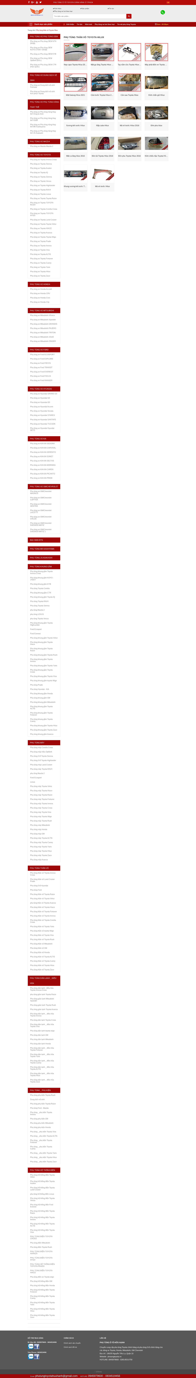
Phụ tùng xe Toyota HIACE (41, 228)
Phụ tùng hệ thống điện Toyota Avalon (42, 1182)
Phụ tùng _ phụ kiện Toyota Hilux (43, 1157)
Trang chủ (31, 30)
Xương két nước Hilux (75, 125)
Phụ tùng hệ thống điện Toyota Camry (42, 1297)
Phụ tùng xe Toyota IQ (39, 172)
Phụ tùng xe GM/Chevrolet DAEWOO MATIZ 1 (40, 530)
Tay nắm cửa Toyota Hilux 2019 (131, 65)
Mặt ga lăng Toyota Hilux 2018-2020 (105, 65)
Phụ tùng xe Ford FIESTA (40, 363)
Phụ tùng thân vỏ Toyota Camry (42, 961)
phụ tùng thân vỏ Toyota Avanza (43, 903)
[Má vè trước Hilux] (102, 174)
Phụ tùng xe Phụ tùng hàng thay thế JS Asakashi (43, 132)
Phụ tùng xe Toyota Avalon (41, 168)
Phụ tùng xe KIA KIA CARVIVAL (43, 448)
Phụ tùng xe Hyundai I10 (40, 398)
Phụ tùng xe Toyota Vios (40, 250)
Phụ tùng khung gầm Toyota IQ (42, 597)
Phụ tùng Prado (36, 685)
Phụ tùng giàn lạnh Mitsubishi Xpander (42, 1000)
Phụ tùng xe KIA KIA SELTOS (42, 461)
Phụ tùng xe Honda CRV (40, 293)
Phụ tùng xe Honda (40, 284)
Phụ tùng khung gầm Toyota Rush (43, 655)
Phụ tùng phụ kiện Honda (40, 1127)
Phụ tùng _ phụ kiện (40, 1090)
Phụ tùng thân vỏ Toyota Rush (42, 939)
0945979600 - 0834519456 (104, 1375)
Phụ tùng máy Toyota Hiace (41, 791)
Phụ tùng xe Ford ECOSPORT (42, 354)
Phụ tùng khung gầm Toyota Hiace (41, 643)
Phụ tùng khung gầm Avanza (41, 734)
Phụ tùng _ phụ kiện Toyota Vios (43, 1132)
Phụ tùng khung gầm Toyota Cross (41, 671)
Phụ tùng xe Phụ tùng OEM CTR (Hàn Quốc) (43, 66)
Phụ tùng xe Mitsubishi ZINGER (43, 341)
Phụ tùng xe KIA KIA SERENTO (43, 452)
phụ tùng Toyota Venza (39, 619)
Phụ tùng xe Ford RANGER (41, 380)
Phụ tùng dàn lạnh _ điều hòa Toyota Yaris (42, 1055)
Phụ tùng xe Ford (39, 350)
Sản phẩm (85, 8)
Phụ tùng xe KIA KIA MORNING (43, 465)
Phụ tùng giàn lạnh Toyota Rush (43, 1005)
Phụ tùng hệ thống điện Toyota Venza (42, 1199)
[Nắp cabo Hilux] (102, 113)
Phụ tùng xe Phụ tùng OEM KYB (43, 54)
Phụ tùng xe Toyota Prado (40, 241)
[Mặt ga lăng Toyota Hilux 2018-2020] (102, 52)
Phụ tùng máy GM (37, 834)
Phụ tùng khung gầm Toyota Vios (43, 676)
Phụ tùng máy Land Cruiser (41, 765)
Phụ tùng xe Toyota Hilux (40, 271)
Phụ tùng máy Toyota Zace (41, 855)
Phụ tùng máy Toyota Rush (41, 821)
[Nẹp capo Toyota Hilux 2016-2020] (75, 52)
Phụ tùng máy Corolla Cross (41, 747)
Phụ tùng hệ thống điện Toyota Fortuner (42, 1291)
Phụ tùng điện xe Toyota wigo (42, 1277)
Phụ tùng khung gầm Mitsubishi (42, 702)
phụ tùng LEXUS (37, 614)
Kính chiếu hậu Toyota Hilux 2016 (159, 156)
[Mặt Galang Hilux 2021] (75, 82)
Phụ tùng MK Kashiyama (42, 549)
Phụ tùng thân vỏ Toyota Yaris (42, 926)
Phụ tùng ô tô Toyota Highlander (43, 760)
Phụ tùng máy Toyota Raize (41, 795)
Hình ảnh (88, 24)
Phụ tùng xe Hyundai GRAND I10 (43, 394)
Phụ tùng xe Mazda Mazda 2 (41, 146)
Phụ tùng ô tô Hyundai (39, 886)
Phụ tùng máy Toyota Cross (41, 808)
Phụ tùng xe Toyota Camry (40, 263)
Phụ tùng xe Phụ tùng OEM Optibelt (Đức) (41, 59)
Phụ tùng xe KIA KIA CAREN (41, 469)
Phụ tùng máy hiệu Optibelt (41, 752)
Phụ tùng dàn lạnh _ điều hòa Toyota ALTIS (42, 1068)
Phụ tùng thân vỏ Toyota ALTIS (42, 957)
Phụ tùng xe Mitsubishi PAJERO (43, 328)
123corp (99, 1372)
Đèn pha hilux (156, 125)
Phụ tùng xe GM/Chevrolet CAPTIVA (40, 499)
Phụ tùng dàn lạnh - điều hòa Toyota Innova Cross (41, 989)
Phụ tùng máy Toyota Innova (41, 804)
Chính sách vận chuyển (72, 1343)
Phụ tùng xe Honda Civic (40, 298)
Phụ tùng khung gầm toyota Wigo (43, 681)
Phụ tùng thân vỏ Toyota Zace (42, 970)
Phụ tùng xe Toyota (40, 155)
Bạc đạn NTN (36, 540)
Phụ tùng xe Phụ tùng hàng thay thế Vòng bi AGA (43, 113)
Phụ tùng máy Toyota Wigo (41, 816)
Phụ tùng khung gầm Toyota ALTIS (41, 707)
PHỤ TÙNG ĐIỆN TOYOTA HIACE (41, 1272)
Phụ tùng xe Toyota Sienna (41, 164)
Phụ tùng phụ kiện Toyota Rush (42, 1095)
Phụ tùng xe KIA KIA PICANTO (42, 474)
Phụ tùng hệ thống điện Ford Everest (41, 1206)
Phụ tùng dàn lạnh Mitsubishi (42, 1039)
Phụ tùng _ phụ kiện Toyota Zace (43, 1162)
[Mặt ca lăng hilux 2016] (75, 143)
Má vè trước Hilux (102, 186)
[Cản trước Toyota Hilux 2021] (102, 82)
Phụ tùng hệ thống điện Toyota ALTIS (42, 1225)
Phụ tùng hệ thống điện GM (41, 1281)
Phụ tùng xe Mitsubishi (42, 311)
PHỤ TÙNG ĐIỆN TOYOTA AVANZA (41, 1252)
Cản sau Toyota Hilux (129, 95)
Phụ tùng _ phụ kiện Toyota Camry (41, 1148)
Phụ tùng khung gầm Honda (41, 694)
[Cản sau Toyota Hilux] (129, 82)
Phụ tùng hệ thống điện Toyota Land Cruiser (42, 1189)
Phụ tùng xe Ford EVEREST (41, 372)
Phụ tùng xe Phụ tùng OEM (44, 36)
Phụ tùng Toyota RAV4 (39, 601)
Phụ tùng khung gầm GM (40, 698)
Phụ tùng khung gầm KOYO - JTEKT (42, 579)
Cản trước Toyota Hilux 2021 (103, 95)
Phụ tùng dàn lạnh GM (39, 1035)
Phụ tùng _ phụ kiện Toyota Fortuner (41, 1141)
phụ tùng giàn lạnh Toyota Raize (43, 994)
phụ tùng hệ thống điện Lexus (42, 1194)
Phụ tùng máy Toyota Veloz (41, 786)
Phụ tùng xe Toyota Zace (40, 276)
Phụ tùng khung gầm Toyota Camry (41, 720)
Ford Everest (35, 634)
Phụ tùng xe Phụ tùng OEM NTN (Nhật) (43, 42)
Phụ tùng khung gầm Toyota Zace (43, 730)
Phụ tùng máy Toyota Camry (41, 842)
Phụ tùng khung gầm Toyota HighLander (41, 624)
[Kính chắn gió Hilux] (156, 82)
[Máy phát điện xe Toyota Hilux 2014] (156, 52)
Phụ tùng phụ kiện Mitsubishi (41, 1123)
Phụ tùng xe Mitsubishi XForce (42, 315)
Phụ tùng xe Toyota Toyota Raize (43, 198)
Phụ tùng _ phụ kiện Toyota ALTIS (43, 1136)
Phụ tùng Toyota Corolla (40, 588)
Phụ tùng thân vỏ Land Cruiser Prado (42, 880)
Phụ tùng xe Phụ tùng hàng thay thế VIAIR (43, 119)
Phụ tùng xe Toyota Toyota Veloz (43, 224)
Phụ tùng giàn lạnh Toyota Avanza (44, 1009)
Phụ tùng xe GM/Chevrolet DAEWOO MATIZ (40, 524)
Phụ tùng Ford (36, 890)
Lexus (32, 782)
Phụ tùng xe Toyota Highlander (42, 185)
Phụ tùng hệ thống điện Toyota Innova (42, 1218)
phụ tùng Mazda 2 (37, 610)
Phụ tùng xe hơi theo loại (63, 11)
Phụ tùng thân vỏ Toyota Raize (42, 894)
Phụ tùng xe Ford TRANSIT (41, 367)
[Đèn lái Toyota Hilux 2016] (102, 143)
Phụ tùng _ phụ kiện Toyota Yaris (43, 1153)
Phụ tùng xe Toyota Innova (40, 246)
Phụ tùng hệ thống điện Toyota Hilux (42, 1310)
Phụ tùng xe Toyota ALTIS (40, 254)
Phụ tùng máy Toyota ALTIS (41, 838)
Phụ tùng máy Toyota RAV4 (41, 769)
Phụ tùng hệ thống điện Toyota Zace (42, 1316)
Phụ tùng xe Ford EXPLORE (41, 359)
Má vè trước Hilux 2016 (129, 125)
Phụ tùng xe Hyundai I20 (40, 402)
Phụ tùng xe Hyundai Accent (41, 407)
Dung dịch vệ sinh (37, 1099)
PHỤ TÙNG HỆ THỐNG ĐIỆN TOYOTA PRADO (42, 1265)
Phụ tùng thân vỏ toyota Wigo (42, 931)
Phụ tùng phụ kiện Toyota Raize (43, 1104)
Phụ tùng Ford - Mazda (39, 1108)
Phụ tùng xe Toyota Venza (40, 181)
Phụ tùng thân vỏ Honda (40, 952)
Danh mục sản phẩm (43, 24)
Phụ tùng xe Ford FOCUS (40, 376)
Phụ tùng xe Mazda (40, 141)
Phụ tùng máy (37, 743)
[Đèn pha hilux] (156, 113)
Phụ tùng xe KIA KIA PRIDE (41, 478)
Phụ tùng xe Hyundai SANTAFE (43, 420)
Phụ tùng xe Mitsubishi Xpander (43, 320)
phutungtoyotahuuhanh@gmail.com (56, 1375)
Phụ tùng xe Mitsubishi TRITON (43, 333)
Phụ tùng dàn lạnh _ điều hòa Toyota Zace (42, 1081)
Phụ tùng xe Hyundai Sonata (41, 411)
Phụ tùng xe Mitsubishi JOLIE (42, 337)
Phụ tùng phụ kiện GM (39, 1119)
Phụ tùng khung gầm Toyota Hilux (43, 726)
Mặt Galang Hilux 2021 (75, 95)
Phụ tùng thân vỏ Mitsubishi (41, 944)
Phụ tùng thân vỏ (39, 868)
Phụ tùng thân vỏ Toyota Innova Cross (42, 874)
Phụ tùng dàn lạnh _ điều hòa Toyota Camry (42, 1062)
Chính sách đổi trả (70, 1347)
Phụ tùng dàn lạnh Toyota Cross (43, 1020)
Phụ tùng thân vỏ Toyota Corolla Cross (43, 921)
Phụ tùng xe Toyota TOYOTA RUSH (41, 204)
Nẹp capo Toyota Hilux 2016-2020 (78, 65)
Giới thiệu (57, 8)
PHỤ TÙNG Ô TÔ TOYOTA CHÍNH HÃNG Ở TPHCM (73, 2)
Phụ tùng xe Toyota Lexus (40, 194)
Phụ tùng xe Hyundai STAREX (42, 415)
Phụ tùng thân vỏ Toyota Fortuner (43, 911)
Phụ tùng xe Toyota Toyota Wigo (43, 237)
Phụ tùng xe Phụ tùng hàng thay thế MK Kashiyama (43, 126)
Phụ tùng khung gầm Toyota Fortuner (41, 714)
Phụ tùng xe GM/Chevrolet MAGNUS (40, 492)
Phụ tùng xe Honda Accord (41, 289)
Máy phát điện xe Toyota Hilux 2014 (159, 65)
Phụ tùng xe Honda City (39, 302)
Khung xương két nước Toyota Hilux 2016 (81, 186)
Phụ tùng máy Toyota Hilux (41, 851)
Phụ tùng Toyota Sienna (39, 606)
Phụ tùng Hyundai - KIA (39, 689)
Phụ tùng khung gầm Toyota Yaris (43, 666)
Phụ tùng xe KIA (38, 439)
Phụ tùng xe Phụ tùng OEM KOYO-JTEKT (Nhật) (41, 49)
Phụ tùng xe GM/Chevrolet (44, 487)
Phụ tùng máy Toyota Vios (40, 812)
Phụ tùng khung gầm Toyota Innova (41, 660)
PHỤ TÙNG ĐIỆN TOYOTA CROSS (41, 1237)
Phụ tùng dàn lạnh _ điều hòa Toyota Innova (42, 1015)
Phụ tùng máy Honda (38, 829)
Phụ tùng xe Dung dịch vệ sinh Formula (42, 86)
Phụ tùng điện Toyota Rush (41, 1247)
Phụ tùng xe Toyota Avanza (41, 233)
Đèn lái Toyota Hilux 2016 (102, 156)
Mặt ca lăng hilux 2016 (75, 156)
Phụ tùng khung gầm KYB (40, 584)
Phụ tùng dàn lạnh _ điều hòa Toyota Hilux (42, 1074)
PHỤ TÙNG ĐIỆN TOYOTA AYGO (41, 1259)
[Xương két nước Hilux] (75, 113)
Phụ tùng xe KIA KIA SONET (41, 456)
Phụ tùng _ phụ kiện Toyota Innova (41, 1113)
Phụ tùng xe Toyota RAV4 (40, 190)
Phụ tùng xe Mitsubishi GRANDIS (43, 324)
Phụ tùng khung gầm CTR (40, 593)
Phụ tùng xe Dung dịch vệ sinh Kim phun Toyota (42, 92)
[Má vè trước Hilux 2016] (129, 113)
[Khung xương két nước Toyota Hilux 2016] (75, 174)
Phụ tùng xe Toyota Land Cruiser (43, 220)
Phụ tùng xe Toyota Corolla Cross (43, 209)
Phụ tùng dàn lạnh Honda (40, 1044)
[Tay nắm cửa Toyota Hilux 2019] (129, 52)
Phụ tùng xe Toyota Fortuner (41, 259)
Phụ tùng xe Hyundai (41, 389)
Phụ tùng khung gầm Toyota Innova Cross (41, 572)
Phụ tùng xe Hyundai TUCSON (42, 424)
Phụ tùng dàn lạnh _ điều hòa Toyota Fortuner (42, 1049)
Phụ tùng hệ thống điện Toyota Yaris (42, 1304)
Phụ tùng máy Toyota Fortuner (42, 799)
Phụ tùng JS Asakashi (41, 558)
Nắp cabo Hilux (102, 125)
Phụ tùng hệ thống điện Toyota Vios (42, 1231)
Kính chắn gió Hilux (156, 95)
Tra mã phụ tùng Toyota (126, 24)
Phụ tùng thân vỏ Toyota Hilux (42, 965)
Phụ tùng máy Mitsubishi (40, 825)
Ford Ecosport (36, 629)
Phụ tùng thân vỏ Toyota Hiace (42, 907)
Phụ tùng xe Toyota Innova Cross (43, 160)
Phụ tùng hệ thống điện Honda (42, 1285)
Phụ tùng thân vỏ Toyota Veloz (42, 899)
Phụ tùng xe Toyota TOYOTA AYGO (41, 214)
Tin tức (111, 8)
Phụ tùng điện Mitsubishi (40, 1243)
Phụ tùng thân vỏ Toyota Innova (42, 916)
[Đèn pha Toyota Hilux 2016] (129, 143)
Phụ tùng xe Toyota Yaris (40, 267)
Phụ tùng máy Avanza (39, 860)
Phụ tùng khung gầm (41, 567)
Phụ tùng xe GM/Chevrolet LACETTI (40, 511)
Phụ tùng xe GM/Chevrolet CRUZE (40, 518)
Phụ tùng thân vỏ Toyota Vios (42, 935)
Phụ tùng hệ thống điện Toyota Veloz (42, 1176)
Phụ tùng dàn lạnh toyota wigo (42, 1031)
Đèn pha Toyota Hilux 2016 (129, 156)
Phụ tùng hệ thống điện (42, 1170)
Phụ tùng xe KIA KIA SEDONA (42, 443)
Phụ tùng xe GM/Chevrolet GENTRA (40, 505)
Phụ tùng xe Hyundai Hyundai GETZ (42, 429)
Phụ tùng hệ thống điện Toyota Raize (42, 1212)
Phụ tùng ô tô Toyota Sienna (41, 756)
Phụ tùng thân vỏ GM (38, 948)
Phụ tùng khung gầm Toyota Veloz (44, 638)
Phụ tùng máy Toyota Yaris (41, 847)
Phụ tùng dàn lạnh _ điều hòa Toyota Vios (42, 1025)
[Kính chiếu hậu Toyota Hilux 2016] (156, 143)
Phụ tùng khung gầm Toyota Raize (41, 650)
